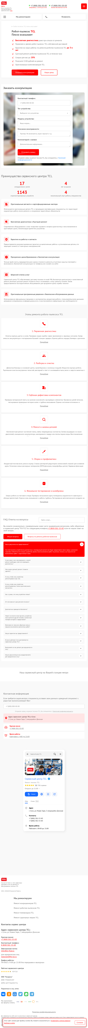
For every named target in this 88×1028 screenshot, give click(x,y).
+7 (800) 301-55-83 (39, 5)
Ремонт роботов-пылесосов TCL (27, 908)
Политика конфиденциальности (44, 1012)
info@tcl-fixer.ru (7, 951)
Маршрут (33, 794)
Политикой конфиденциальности (63, 711)
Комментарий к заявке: (27, 139)
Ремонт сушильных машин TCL (26, 917)
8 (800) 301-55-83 (8, 945)
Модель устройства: (26, 119)
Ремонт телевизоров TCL (24, 913)
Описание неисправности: (28, 129)
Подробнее (44, 342)
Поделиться (3, 994)
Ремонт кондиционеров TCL (25, 903)
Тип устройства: (24, 108)
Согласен (80, 1022)
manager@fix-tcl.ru (9, 956)
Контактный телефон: (27, 98)
